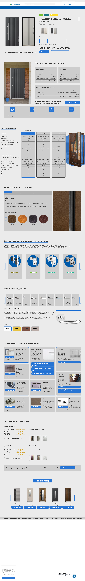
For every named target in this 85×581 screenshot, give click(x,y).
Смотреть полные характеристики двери (20, 52)
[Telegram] (57, 4)
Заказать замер (72, 102)
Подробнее (17, 507)
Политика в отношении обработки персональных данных (8, 575)
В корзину (44, 52)
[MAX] (59, 4)
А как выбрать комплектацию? (48, 44)
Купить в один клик (60, 52)
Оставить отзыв (68, 468)
